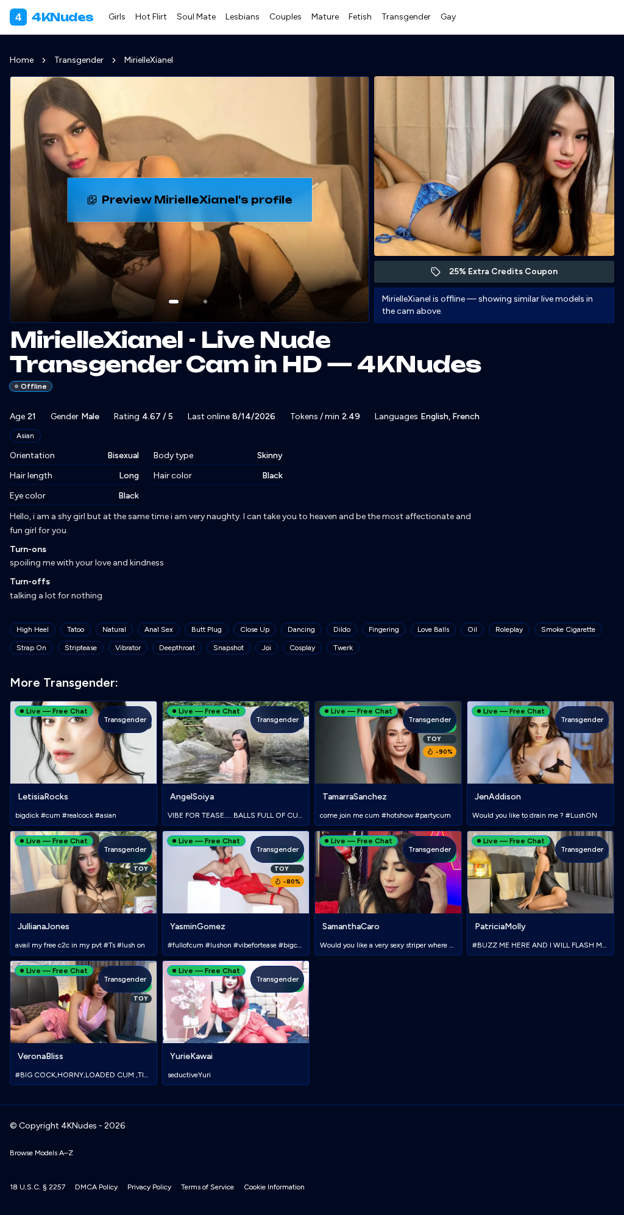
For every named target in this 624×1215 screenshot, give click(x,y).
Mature (325, 17)
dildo (341, 629)
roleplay (509, 629)
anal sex (158, 629)
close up (254, 629)
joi (266, 647)
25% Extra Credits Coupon (509, 274)
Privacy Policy (149, 1187)
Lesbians (242, 17)
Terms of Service (207, 1187)
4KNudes (54, 17)
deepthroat (177, 647)
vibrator (128, 647)
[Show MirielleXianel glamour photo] (205, 301)
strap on (31, 647)
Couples (285, 17)
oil (472, 629)
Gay (448, 17)
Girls (117, 17)
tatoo (75, 629)
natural (114, 629)
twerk (343, 647)
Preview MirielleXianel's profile (203, 203)
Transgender (406, 17)
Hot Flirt (151, 17)
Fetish (360, 17)
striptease (81, 647)
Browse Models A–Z (41, 1153)
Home (22, 60)
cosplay (302, 647)
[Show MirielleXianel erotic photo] (173, 301)
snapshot (228, 647)
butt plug (206, 629)
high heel (32, 629)
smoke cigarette (568, 629)
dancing (301, 629)
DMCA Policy (96, 1187)
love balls (433, 629)
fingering (384, 629)
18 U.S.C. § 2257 (37, 1187)
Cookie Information (274, 1187)
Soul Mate (196, 17)
